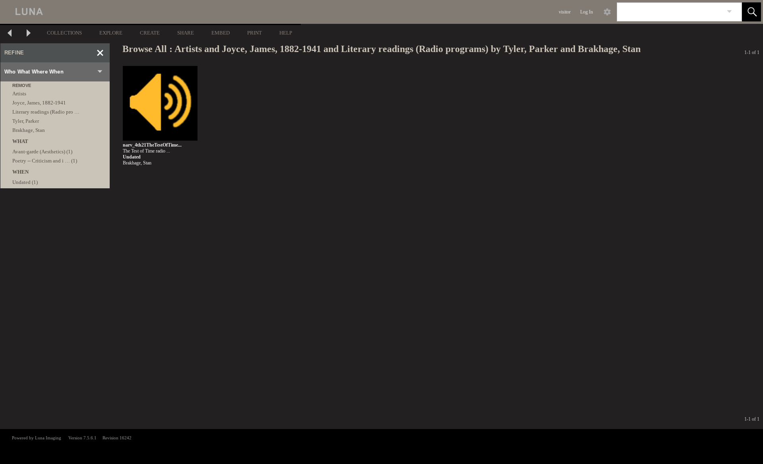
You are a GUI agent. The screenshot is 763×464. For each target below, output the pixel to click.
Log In (586, 12)
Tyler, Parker (25, 121)
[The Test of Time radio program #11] (160, 103)
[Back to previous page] (9, 34)
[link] (729, 12)
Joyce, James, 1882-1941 (39, 103)
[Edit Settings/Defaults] (607, 11)
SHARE (185, 33)
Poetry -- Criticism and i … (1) (44, 161)
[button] (751, 11)
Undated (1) (25, 182)
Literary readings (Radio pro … (45, 112)
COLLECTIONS (64, 33)
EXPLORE (110, 33)
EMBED (220, 33)
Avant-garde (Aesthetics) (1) (42, 152)
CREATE (150, 33)
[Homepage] (150, 12)
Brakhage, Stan (28, 130)
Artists (19, 94)
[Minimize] (100, 52)
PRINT (254, 33)
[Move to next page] (28, 34)
